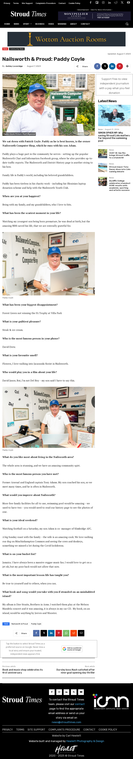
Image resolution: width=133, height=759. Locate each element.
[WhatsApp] (66, 633)
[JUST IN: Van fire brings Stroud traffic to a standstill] (102, 153)
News (5, 49)
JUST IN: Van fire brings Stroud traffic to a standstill (119, 155)
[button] (127, 24)
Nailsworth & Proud (20, 624)
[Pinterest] (119, 66)
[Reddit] (116, 3)
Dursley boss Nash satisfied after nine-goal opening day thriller (75, 671)
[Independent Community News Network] (111, 702)
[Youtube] (128, 3)
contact (80, 704)
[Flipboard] (97, 3)
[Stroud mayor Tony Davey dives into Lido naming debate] (102, 167)
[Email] (81, 633)
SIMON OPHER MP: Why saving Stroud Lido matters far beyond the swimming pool (114, 136)
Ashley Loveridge (14, 66)
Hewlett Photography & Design (85, 741)
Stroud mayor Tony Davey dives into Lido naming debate (119, 169)
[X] (122, 3)
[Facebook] (90, 3)
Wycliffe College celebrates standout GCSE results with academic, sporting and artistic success (119, 185)
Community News (17, 49)
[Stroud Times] (28, 14)
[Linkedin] (109, 3)
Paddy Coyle (36, 624)
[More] (127, 66)
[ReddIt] (73, 633)
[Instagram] (103, 3)
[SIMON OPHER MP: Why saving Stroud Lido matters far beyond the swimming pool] (114, 115)
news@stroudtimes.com (66, 722)
